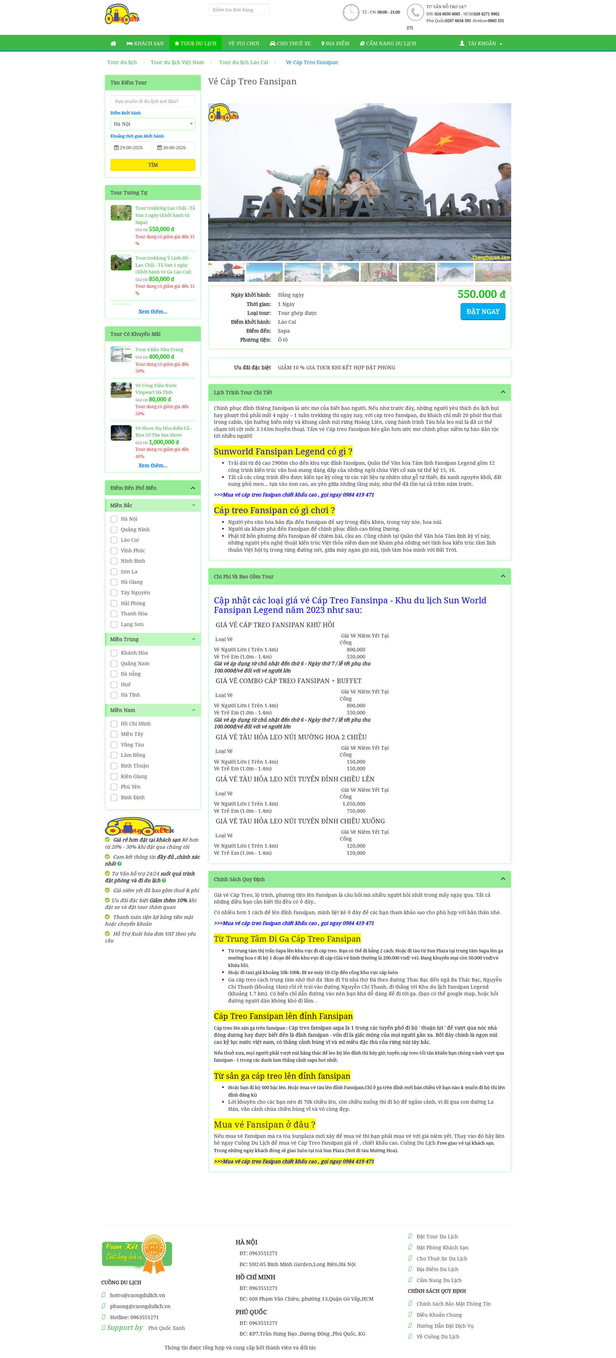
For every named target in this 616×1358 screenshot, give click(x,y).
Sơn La (128, 571)
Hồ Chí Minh (135, 723)
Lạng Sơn (131, 624)
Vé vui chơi (243, 43)
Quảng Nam (134, 663)
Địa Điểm (336, 43)
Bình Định (132, 797)
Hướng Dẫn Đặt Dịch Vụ (445, 1325)
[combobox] (153, 124)
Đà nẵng (130, 673)
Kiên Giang (133, 776)
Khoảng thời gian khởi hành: (137, 136)
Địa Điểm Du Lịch (437, 1269)
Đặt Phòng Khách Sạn (442, 1247)
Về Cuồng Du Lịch (438, 1336)
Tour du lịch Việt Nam (177, 62)
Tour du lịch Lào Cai (243, 62)
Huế (125, 684)
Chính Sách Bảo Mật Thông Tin (454, 1303)
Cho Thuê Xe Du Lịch (442, 1258)
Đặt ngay (483, 311)
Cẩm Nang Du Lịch (439, 1280)
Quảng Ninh (134, 529)
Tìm (153, 164)
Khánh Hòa (133, 652)
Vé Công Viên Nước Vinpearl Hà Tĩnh (156, 389)
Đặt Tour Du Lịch (437, 1236)
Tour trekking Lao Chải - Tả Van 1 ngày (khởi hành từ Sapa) (165, 215)
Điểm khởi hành (126, 112)
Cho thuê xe (293, 43)
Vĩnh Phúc (132, 550)
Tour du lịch (122, 62)
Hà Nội (128, 518)
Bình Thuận (134, 765)
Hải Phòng (132, 603)
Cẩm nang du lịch (390, 43)
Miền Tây (131, 733)
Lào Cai (129, 539)
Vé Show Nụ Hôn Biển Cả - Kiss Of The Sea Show (163, 431)
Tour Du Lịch (197, 43)
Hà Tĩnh (129, 694)
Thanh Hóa (133, 613)
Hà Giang (131, 581)
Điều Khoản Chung (439, 1314)
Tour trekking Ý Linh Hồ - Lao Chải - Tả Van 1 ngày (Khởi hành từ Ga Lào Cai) (163, 265)
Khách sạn (148, 43)
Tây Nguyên (134, 592)
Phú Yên (129, 786)
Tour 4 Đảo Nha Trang (159, 349)
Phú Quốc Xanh (166, 1328)
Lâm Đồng (132, 754)
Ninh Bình (132, 560)
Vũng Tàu (131, 744)
